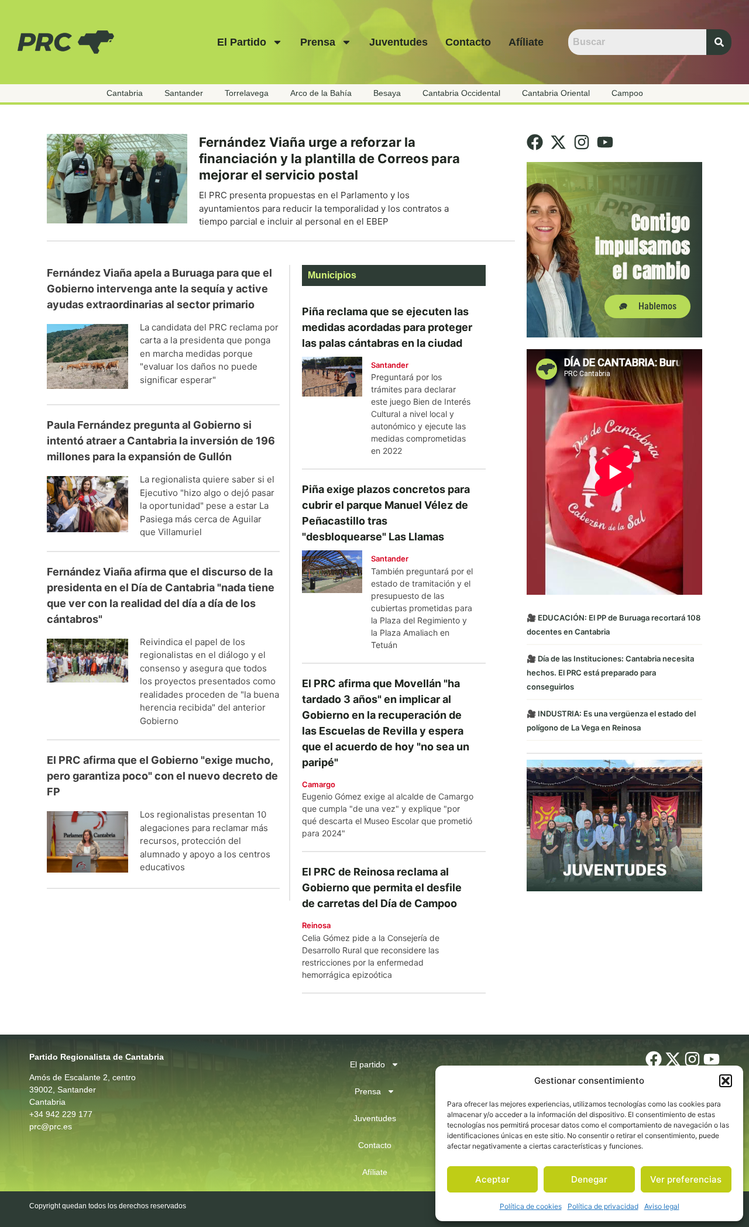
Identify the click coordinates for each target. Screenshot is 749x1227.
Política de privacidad (603, 1206)
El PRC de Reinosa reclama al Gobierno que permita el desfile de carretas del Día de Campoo (382, 887)
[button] (725, 1081)
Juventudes (398, 42)
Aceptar (492, 1179)
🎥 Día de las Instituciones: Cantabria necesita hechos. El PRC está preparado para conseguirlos (610, 672)
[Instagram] (581, 142)
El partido (241, 42)
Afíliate (526, 42)
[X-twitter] (558, 142)
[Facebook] (535, 142)
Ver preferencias (685, 1179)
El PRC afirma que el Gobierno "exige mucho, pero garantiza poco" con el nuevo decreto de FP (162, 776)
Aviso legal (661, 1206)
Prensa (317, 42)
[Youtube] (605, 142)
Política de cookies (531, 1206)
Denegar (589, 1179)
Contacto (468, 42)
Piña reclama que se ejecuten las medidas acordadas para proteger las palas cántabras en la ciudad (387, 327)
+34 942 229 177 (60, 1114)
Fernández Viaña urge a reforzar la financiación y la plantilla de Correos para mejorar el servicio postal (329, 158)
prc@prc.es (50, 1126)
